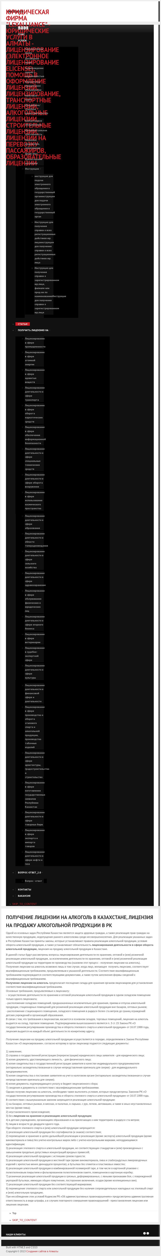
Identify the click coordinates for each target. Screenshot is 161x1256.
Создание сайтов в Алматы (42, 1251)
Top (14, 1213)
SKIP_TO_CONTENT (24, 904)
